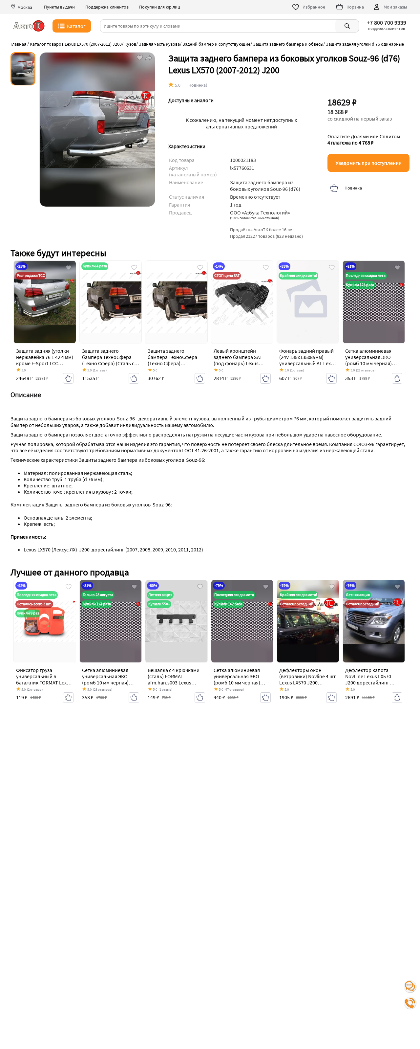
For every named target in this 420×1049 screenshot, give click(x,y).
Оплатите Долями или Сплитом (363, 139)
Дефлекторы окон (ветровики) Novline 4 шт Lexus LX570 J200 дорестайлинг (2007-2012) (307, 683)
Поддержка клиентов (107, 7)
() (254, 217)
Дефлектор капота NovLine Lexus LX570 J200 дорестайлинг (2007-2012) (368, 679)
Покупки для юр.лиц (159, 7)
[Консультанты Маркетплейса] (410, 986)
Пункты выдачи (59, 7)
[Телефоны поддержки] (410, 1003)
